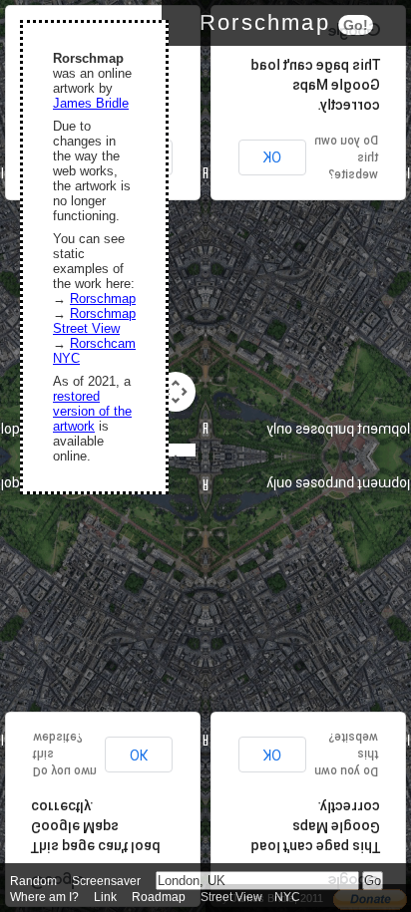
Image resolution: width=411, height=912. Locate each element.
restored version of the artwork (92, 411)
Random (33, 881)
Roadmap (159, 897)
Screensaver (106, 881)
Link (105, 897)
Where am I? (44, 897)
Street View (231, 897)
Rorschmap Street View (94, 321)
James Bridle (91, 103)
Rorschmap (103, 298)
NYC (287, 897)
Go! (355, 25)
